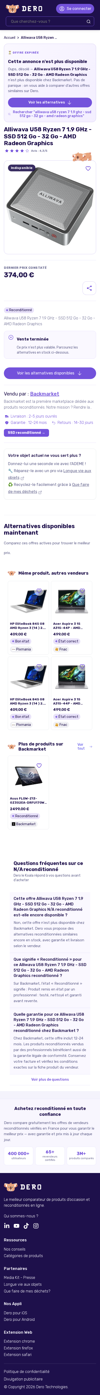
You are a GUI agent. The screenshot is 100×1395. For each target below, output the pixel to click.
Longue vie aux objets (23, 1284)
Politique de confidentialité (27, 1372)
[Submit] (88, 21)
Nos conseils (14, 1249)
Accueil (9, 38)
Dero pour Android (19, 1319)
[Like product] (88, 168)
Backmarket (44, 394)
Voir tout (81, 747)
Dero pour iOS (15, 1313)
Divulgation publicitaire (23, 1379)
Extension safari (18, 1355)
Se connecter (79, 8)
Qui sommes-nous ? (21, 1216)
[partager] (89, 288)
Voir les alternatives (46, 102)
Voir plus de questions (50, 1080)
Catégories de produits (23, 1256)
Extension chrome (19, 1341)
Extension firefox (18, 1348)
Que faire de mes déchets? (27, 1291)
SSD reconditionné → (26, 433)
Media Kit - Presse (19, 1278)
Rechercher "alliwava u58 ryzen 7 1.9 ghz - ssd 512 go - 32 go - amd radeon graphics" (52, 114)
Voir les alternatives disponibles (45, 373)
